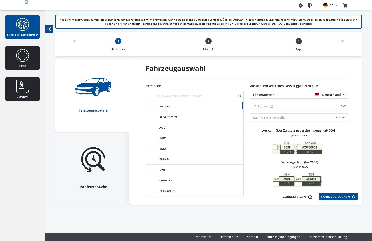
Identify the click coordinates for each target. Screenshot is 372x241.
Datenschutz (229, 237)
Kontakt (252, 237)
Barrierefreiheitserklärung (328, 237)
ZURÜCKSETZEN (295, 197)
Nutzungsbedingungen (283, 237)
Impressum (203, 237)
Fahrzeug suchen (336, 197)
